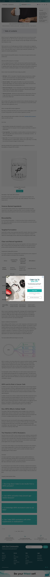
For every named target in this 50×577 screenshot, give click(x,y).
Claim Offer (34, 290)
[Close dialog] (43, 277)
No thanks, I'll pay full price (34, 297)
